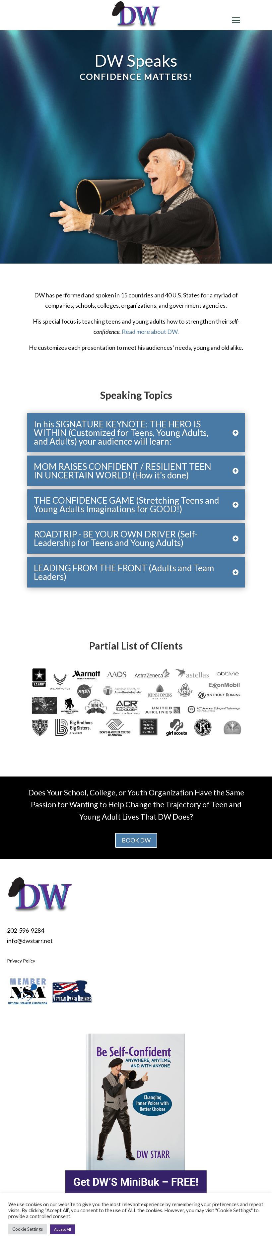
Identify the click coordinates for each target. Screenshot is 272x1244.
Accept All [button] (62, 1229)
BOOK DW (136, 840)
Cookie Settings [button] (27, 1229)
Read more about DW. (150, 331)
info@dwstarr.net (30, 940)
